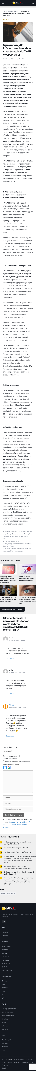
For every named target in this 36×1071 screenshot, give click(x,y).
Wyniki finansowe (7, 1012)
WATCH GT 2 (14, 541)
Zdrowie (5, 539)
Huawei (29, 531)
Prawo (4, 1022)
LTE (3, 998)
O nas (4, 1062)
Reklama (5, 1029)
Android (15, 11)
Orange (4, 981)
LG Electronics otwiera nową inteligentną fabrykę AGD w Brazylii (18, 843)
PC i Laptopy (6, 963)
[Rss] (4, 921)
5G (3, 994)
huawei (7, 541)
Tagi (31, 1062)
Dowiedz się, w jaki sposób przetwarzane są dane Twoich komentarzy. (17, 824)
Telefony (5, 949)
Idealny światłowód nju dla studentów (17, 848)
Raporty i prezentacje (9, 1009)
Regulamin (25, 1062)
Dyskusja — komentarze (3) (12, 609)
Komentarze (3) (8, 751)
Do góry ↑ (5, 1068)
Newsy (9, 534)
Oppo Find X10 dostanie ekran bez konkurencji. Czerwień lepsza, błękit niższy (27, 600)
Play (3, 984)
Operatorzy (7, 976)
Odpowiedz (10, 658)
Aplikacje (14, 531)
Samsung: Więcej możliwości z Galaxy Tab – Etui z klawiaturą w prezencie (8, 579)
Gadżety (5, 967)
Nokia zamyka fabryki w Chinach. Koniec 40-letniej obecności (8, 599)
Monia (11, 705)
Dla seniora (5, 956)
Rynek (21, 536)
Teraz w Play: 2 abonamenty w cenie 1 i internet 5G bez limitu (27, 578)
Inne (4, 534)
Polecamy (5, 935)
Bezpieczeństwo (7, 1040)
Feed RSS (5, 1065)
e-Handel (5, 1026)
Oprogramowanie (17, 534)
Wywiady (5, 1019)
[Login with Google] (9, 767)
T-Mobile (5, 988)
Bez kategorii (22, 531)
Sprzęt (26, 536)
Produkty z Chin (7, 970)
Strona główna (7, 11)
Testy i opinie (6, 946)
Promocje (5, 932)
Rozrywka (15, 536)
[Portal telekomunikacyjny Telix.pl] (18, 2)
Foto (3, 1050)
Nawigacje (5, 960)
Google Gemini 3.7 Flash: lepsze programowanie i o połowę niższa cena (17, 867)
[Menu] (3, 3)
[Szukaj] (33, 3)
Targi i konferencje (8, 1015)
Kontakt (10, 1062)
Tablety (4, 953)
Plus (3, 991)
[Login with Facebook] (5, 767)
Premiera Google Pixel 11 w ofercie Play (18, 852)
